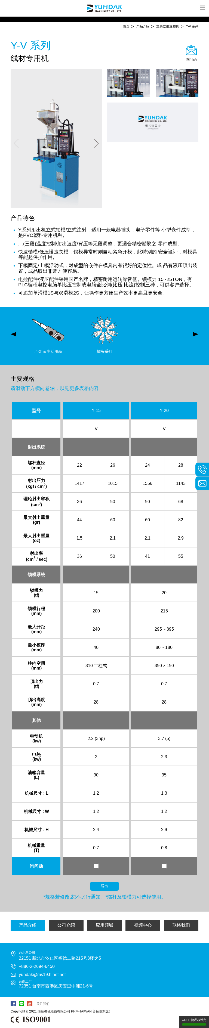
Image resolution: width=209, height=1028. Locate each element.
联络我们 (181, 925)
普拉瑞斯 (99, 1011)
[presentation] (13, 334)
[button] (16, 144)
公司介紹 (66, 925)
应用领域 (104, 925)
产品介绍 (27, 925)
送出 (104, 886)
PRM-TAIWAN (81, 1011)
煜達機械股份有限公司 (54, 1011)
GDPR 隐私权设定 (194, 1019)
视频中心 (143, 925)
